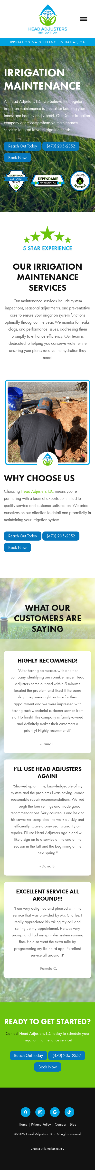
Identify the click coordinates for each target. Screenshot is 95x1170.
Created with (47, 1148)
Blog (73, 1124)
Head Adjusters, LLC (37, 491)
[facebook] (25, 1112)
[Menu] (83, 19)
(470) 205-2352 (61, 146)
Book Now (17, 157)
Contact (12, 1033)
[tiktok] (69, 1112)
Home (23, 1124)
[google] (55, 1112)
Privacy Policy (41, 1124)
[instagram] (40, 1112)
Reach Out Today (22, 146)
